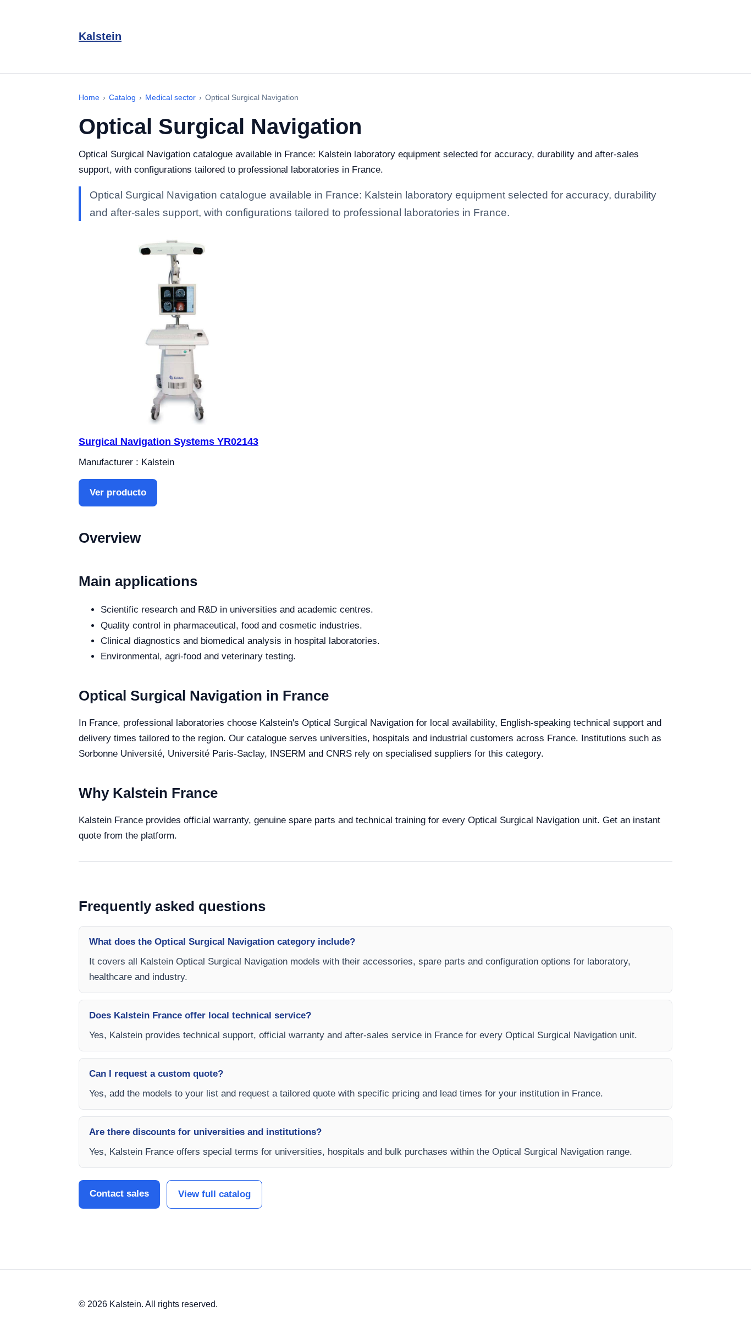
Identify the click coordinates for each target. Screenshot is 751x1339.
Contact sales (119, 1193)
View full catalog (214, 1194)
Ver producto (118, 492)
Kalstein (100, 36)
